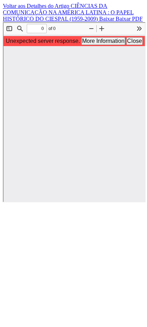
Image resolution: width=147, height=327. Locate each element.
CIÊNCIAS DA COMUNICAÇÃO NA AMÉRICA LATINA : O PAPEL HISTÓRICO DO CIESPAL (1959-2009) (68, 12)
